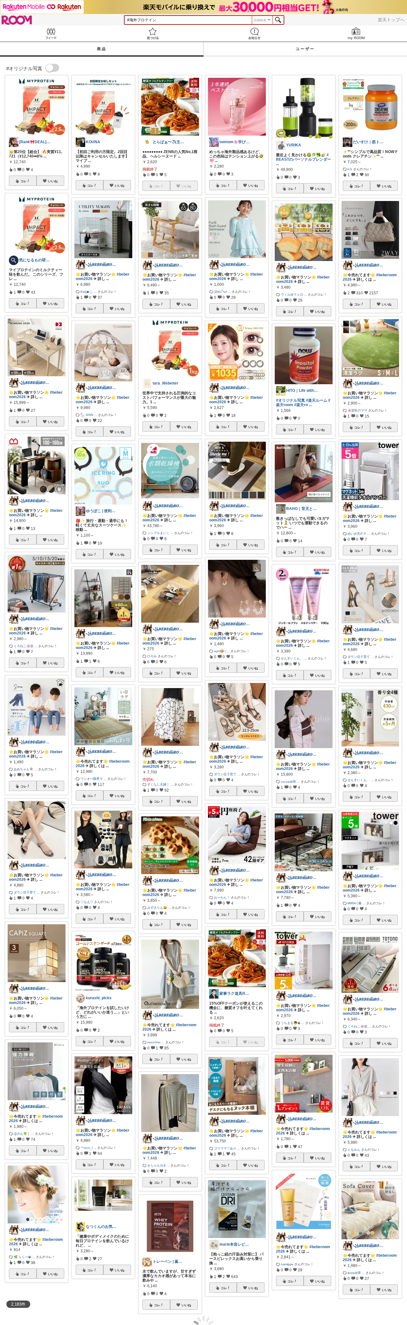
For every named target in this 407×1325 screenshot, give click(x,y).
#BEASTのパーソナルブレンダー (303, 157)
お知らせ (254, 33)
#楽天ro (301, 405)
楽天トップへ (391, 19)
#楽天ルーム (316, 400)
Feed (51, 33)
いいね (53, 181)
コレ (23, 181)
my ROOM (356, 33)
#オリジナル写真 (290, 400)
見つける (153, 33)
